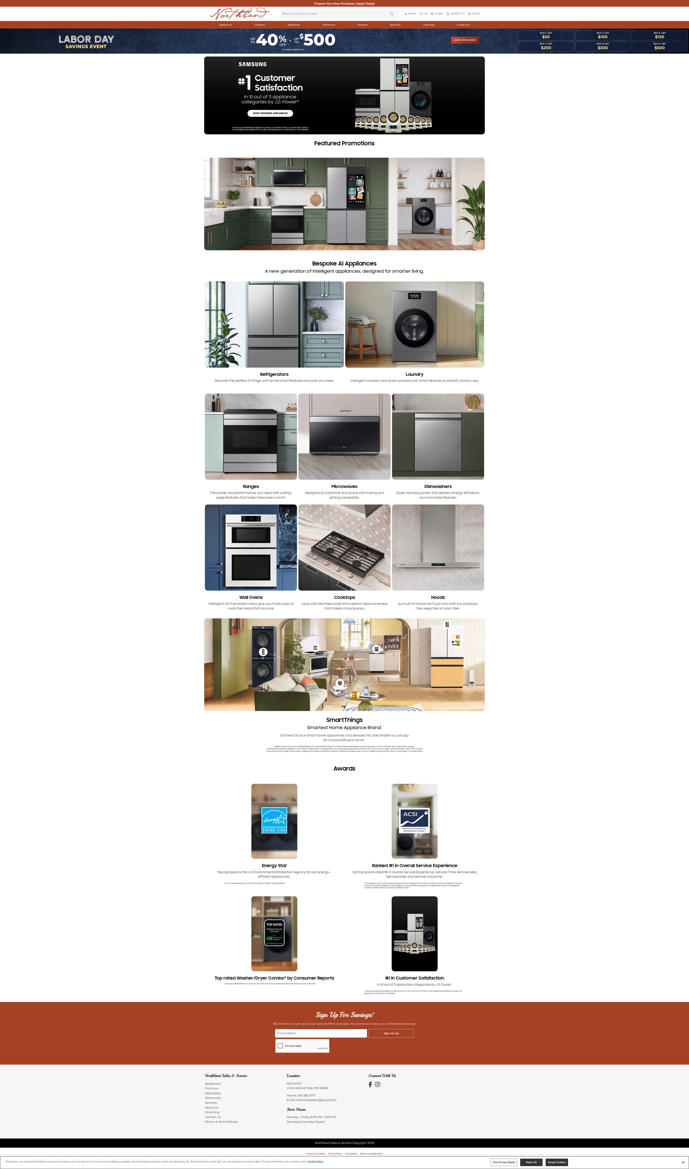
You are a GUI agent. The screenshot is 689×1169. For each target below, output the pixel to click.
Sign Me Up (391, 1033)
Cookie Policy (315, 1161)
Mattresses (294, 25)
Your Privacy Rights (504, 1162)
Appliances (225, 25)
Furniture (259, 25)
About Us (395, 25)
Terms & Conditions (315, 1153)
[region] (344, 1162)
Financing (428, 25)
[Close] (683, 1162)
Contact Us (463, 25)
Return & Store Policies (221, 1121)
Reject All (531, 1162)
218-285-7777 (306, 1095)
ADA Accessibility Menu (371, 1153)
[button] (406, 14)
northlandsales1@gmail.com (316, 1100)
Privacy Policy (335, 1153)
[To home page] (240, 13)
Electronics (329, 25)
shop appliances (465, 40)
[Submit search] (392, 14)
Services (362, 25)
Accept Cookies (557, 1162)
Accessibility (351, 1153)
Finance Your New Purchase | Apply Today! (344, 3)
